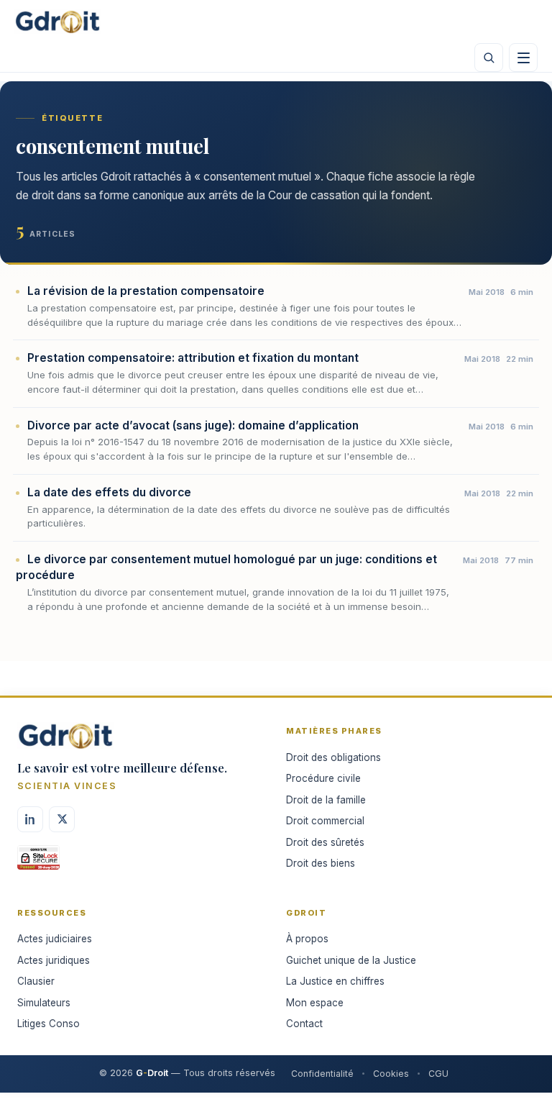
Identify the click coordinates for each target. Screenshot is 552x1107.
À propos (307, 938)
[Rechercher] (488, 57)
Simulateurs (43, 1002)
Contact (304, 1023)
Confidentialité (322, 1073)
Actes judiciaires (54, 938)
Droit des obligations (333, 757)
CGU (438, 1073)
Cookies (391, 1073)
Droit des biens (320, 863)
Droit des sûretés (325, 842)
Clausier (36, 981)
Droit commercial (325, 820)
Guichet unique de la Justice (351, 960)
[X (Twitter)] (62, 819)
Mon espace (315, 1002)
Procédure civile (323, 778)
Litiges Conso (48, 1023)
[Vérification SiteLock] (38, 862)
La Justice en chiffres (335, 981)
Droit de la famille (326, 800)
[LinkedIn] (30, 819)
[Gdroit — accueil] (57, 21)
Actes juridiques (53, 960)
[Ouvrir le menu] (523, 57)
